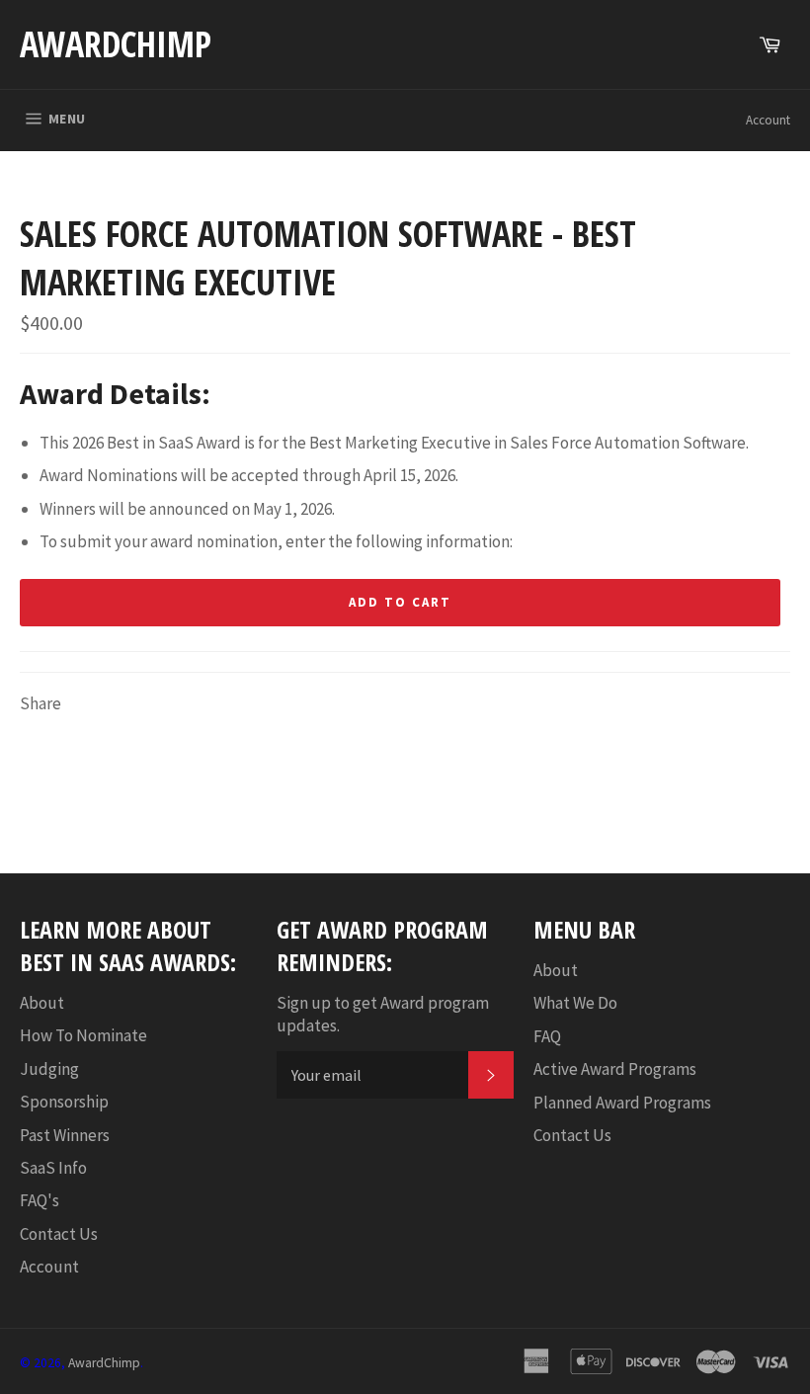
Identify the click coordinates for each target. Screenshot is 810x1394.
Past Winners (65, 1135)
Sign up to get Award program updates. (383, 1014)
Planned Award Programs (622, 1102)
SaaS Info (53, 1168)
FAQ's (39, 1200)
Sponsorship (64, 1101)
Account (768, 120)
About (42, 1003)
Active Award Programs (614, 1069)
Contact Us (59, 1234)
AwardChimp (115, 44)
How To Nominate (83, 1035)
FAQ (547, 1036)
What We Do (575, 1003)
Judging (49, 1069)
